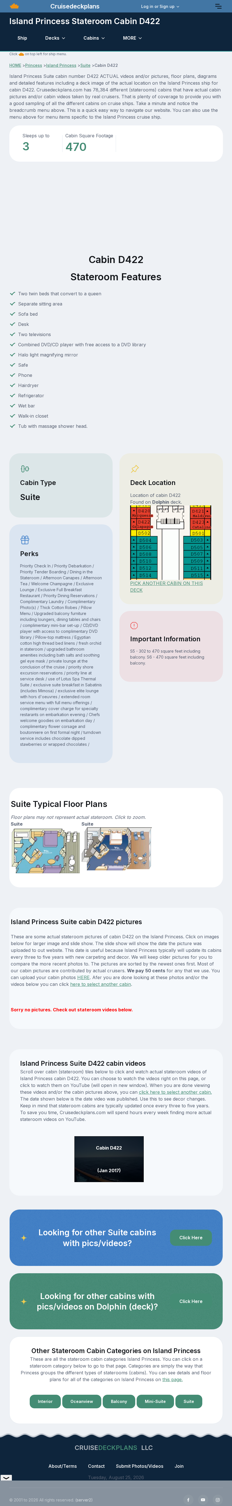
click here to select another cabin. (175, 1092)
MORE (129, 38)
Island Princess (61, 65)
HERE (83, 977)
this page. (172, 1379)
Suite (85, 65)
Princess (33, 65)
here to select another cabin (100, 984)
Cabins (91, 38)
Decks (52, 38)
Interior (45, 1401)
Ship (22, 38)
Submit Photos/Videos (139, 1466)
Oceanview (81, 1401)
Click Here (191, 1237)
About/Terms (62, 1466)
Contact (96, 1466)
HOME (15, 65)
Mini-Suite (155, 1401)
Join (179, 1466)
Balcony (119, 1401)
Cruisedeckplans (74, 6)
